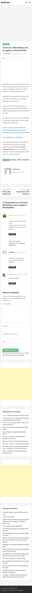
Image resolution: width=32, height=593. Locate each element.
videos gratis (6, 108)
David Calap (7, 53)
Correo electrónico (10, 334)
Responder (12, 234)
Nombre (5, 326)
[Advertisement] (16, 22)
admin (4, 441)
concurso (13, 159)
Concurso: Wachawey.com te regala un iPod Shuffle (17, 243)
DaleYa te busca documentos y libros (18, 415)
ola (3, 432)
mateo (4, 427)
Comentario (7, 304)
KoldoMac (10, 137)
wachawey (26, 159)
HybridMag (19, 590)
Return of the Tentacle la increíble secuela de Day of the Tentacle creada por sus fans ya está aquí (15, 540)
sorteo (19, 159)
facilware (5, 2)
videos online (12, 86)
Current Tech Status (20, 448)
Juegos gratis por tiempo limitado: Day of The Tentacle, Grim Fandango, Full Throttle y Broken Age (15, 521)
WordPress (12, 590)
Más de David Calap (18, 172)
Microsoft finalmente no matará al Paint (14, 558)
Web (3, 341)
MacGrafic (19, 137)
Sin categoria (6, 44)
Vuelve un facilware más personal (18, 441)
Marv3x (11, 215)
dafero (11, 274)
